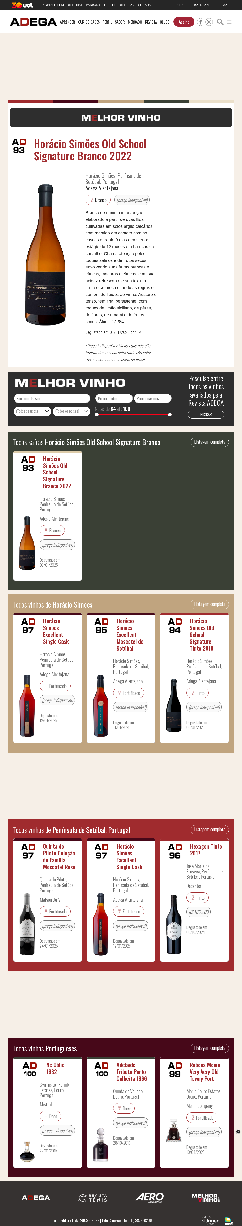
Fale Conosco (111, 1220)
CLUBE (164, 22)
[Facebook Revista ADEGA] (200, 21)
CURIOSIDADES (89, 22)
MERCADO (135, 22)
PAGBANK (93, 5)
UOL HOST (75, 5)
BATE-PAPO (202, 5)
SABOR (120, 22)
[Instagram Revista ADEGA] (209, 21)
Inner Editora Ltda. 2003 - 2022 (75, 1220)
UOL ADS (144, 5)
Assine (184, 21)
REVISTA (151, 22)
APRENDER (67, 22)
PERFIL (107, 22)
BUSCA (178, 5)
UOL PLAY (127, 5)
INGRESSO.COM (53, 5)
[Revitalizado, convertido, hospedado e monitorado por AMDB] (229, 1220)
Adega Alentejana (102, 187)
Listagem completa (209, 441)
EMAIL (225, 5)
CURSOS (110, 5)
